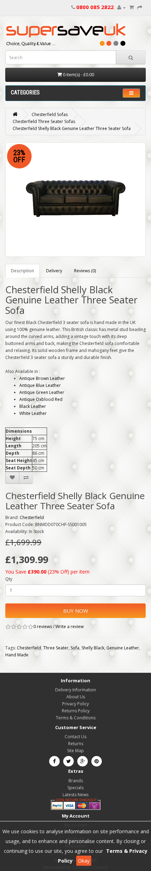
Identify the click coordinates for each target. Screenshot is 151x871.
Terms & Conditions (76, 718)
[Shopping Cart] (131, 7)
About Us (75, 697)
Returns (75, 744)
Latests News (75, 795)
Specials (75, 788)
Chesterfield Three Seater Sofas (44, 121)
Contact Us (75, 737)
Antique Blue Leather (40, 385)
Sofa (75, 648)
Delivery (54, 271)
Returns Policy (76, 711)
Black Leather (32, 406)
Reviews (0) (85, 271)
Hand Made (16, 655)
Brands (75, 781)
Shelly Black (92, 648)
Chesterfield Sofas (50, 114)
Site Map (75, 751)
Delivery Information (75, 690)
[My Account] (121, 7)
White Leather (33, 413)
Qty (8, 579)
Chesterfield (32, 517)
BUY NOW (75, 610)
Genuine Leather (122, 648)
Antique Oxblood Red (41, 399)
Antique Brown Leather (42, 378)
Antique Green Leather (41, 392)
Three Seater (55, 648)
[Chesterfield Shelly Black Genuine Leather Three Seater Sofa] (75, 199)
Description (22, 271)
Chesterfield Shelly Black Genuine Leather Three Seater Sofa (72, 128)
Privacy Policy (75, 704)
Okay (84, 860)
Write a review (69, 626)
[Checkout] (139, 7)
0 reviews (42, 626)
